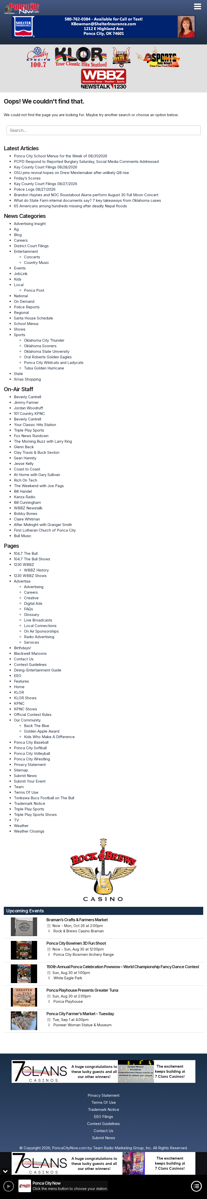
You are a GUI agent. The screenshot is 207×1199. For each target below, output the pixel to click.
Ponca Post (34, 290)
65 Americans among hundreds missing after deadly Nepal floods (70, 206)
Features (21, 681)
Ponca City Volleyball (32, 753)
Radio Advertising (39, 636)
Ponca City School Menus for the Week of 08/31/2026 (60, 156)
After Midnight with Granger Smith (43, 524)
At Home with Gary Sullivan (37, 474)
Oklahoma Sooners (40, 345)
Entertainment (26, 251)
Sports (19, 334)
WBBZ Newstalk (28, 508)
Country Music (36, 262)
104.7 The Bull (26, 553)
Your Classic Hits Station (35, 424)
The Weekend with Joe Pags (39, 485)
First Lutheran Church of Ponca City (45, 530)
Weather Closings (29, 831)
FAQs (28, 609)
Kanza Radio (24, 496)
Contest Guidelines (30, 664)
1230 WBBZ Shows (30, 575)
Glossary (31, 614)
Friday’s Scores (27, 178)
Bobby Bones (25, 513)
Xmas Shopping (27, 379)
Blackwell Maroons (30, 653)
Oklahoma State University (46, 351)
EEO (17, 675)
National (21, 295)
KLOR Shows (25, 697)
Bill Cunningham (27, 502)
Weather (21, 825)
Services (31, 642)
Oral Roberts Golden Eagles (48, 357)
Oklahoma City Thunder (44, 340)
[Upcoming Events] (24, 926)
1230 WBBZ (24, 564)
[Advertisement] (103, 26)
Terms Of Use (26, 792)
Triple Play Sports (29, 430)
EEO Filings (103, 1116)
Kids (17, 279)
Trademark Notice (29, 803)
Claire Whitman (27, 519)
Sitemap (21, 770)
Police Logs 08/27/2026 (35, 189)
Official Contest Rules (32, 714)
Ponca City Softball (30, 747)
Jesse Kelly (24, 463)
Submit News (25, 775)
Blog (18, 234)
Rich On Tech (25, 480)
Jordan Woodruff (28, 408)
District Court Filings (31, 245)
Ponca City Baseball (31, 742)
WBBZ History (36, 570)
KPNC (19, 703)
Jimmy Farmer (26, 402)
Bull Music (23, 535)
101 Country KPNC (29, 413)
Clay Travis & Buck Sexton (36, 452)
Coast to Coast (27, 469)
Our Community (27, 720)
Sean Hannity (25, 458)
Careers (21, 240)
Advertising (33, 586)
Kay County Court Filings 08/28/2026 (45, 167)
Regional (21, 312)
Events (20, 268)
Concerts (32, 257)
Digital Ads (33, 603)
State (18, 373)
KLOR (19, 692)
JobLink (21, 273)
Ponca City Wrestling (32, 759)
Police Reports (27, 307)
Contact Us (24, 659)
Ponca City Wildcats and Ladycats (54, 362)
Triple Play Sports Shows (35, 814)
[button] (197, 7)
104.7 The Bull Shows (32, 559)
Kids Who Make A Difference (49, 736)
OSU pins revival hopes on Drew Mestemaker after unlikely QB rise (71, 172)
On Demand (24, 301)
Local (18, 284)
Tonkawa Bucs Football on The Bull (44, 797)
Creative (31, 597)
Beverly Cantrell (27, 396)
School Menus (26, 323)
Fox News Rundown (31, 435)
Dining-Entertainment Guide (37, 670)
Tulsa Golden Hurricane (44, 368)
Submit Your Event (29, 781)
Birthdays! (22, 647)
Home (19, 686)
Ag (16, 229)
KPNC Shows (25, 709)
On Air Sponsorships (41, 631)
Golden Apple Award (41, 731)
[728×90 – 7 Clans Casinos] (103, 1163)
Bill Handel (23, 491)
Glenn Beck (24, 446)
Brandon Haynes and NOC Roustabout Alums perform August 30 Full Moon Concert (86, 194)
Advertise (22, 581)
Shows (19, 329)
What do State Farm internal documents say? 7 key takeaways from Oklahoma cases (87, 200)
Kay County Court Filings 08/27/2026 (45, 183)
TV (16, 820)
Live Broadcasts (38, 620)
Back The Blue (36, 725)
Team (19, 786)
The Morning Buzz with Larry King (43, 441)
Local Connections (40, 625)
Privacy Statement (30, 764)
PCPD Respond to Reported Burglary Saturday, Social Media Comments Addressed (86, 161)
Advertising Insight (30, 223)
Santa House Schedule (33, 318)
